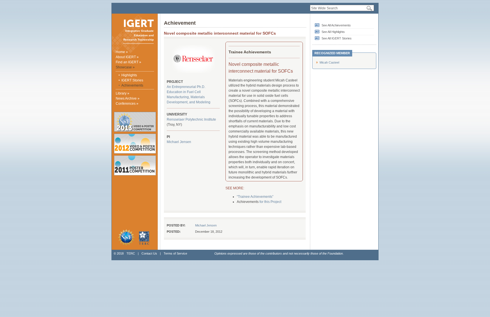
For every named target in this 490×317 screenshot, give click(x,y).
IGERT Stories (132, 80)
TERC (130, 253)
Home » (122, 52)
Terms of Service (175, 253)
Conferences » (127, 104)
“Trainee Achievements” (255, 197)
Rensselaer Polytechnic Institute (191, 119)
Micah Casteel (329, 62)
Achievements (132, 85)
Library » (122, 93)
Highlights (129, 75)
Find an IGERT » (128, 62)
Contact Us (149, 253)
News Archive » (128, 98)
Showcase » (125, 67)
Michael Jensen (179, 142)
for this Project (270, 202)
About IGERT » (127, 57)
